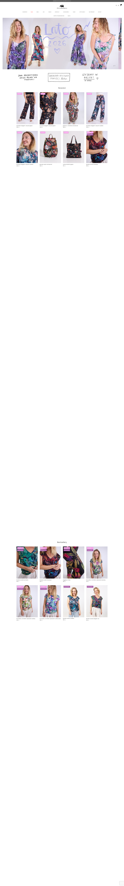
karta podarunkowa (59, 15)
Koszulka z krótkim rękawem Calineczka (50, 618)
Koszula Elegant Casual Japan (48, 125)
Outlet (99, 12)
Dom (74, 12)
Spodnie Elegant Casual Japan (24, 125)
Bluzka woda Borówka (22, 580)
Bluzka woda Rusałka (68, 618)
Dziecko (57, 12)
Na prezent (91, 12)
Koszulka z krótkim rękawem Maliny (25, 618)
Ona (37, 12)
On (44, 12)
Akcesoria (66, 12)
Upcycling (82, 12)
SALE (32, 12)
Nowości (25, 12)
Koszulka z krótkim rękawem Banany (96, 580)
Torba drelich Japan (68, 164)
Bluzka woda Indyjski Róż (92, 618)
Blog (69, 15)
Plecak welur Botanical (46, 164)
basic (50, 12)
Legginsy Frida (66, 580)
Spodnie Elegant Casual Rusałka (94, 125)
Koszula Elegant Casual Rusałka (24, 164)
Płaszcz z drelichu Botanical (70, 125)
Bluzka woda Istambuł (92, 164)
